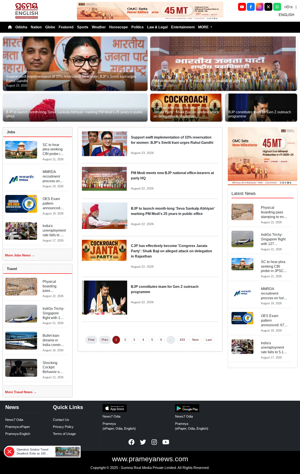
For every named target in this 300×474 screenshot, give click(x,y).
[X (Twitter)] (268, 7)
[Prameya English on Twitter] (143, 442)
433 (182, 339)
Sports (82, 27)
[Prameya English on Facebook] (132, 442)
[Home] (10, 27)
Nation (36, 27)
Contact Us (61, 420)
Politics (137, 27)
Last (209, 339)
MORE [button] (204, 27)
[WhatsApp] (277, 7)
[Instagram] (260, 7)
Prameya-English (17, 434)
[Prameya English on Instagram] (154, 442)
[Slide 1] (150, 12)
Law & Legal (157, 27)
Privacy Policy (63, 427)
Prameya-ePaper (17, 427)
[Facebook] (251, 7)
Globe (50, 27)
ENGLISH (286, 15)
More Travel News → (21, 392)
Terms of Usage (64, 434)
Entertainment (183, 27)
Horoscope (118, 27)
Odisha (21, 27)
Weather (99, 27)
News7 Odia (14, 420)
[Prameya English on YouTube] (166, 442)
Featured (66, 27)
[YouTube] (242, 7)
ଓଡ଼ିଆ (288, 7)
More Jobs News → (20, 255)
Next (195, 339)
